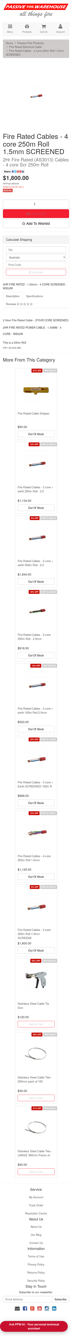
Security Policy (36, 1280)
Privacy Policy (36, 1264)
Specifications (34, 296)
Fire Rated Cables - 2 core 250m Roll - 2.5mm (34, 637)
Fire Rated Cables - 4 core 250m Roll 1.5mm (34, 858)
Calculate (37, 272)
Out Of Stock (36, 434)
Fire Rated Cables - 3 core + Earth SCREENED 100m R (35, 784)
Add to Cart (36, 1024)
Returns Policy (36, 1272)
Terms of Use (36, 1256)
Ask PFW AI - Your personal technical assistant (34, 1326)
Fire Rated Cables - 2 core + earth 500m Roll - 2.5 (35, 563)
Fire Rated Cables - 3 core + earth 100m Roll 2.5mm (35, 710)
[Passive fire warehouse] (36, 9)
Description (13, 296)
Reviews (11, 304)
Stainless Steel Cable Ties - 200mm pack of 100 (35, 1079)
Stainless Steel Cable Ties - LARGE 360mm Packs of (35, 1153)
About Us (36, 1227)
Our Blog (36, 1235)
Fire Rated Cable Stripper (33, 413)
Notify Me (38, 213)
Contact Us (36, 1243)
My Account (36, 1197)
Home (9, 43)
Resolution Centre (36, 1213)
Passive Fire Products (30, 43)
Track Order (36, 1205)
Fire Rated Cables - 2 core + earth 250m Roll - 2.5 (35, 489)
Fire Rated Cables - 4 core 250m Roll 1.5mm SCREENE (34, 934)
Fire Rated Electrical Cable (25, 47)
